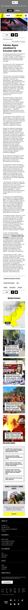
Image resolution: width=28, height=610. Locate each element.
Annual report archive (7, 545)
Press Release (12, 287)
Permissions (19, 590)
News (18, 283)
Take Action (4, 555)
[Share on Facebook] (12, 34)
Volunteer (3, 557)
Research (3, 569)
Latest (3, 561)
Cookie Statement (15, 590)
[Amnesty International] (2, 15)
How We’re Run (5, 527)
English (10, 10)
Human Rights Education (8, 541)
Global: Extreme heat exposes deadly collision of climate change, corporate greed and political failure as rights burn (14, 435)
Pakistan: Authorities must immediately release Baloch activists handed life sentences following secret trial (13, 378)
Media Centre (4, 539)
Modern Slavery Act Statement (9, 529)
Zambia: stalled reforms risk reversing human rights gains (13, 478)
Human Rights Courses (7, 543)
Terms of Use (7, 590)
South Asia (20, 287)
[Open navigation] (26, 15)
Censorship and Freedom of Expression (12, 278)
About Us (4, 521)
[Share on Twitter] (16, 34)
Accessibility (11, 590)
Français (17, 10)
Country (8, 323)
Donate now (14, 514)
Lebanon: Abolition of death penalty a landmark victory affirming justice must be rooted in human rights (13, 464)
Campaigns (4, 567)
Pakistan (5, 287)
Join (2, 553)
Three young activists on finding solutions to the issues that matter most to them (13, 457)
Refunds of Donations (23, 590)
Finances (3, 531)
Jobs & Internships (7, 582)
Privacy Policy (2, 590)
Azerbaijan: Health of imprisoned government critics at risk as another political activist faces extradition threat (13, 471)
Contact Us (4, 525)
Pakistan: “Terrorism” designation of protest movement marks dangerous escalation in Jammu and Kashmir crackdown (13, 349)
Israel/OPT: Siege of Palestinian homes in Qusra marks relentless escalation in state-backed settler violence (13, 450)
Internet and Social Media (9, 283)
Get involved (5, 549)
